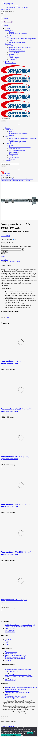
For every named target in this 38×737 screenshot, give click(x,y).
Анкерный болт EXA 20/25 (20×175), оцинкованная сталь (16, 505)
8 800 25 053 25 (10, 628)
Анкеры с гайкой (24, 180)
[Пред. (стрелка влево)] (1, 718)
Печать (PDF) (5, 236)
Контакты (8, 61)
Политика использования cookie (15, 657)
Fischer (3, 256)
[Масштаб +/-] (1, 716)
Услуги (7, 37)
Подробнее (4, 260)
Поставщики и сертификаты (18, 33)
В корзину (4, 251)
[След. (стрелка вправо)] (3, 718)
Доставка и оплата (15, 49)
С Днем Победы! (10, 680)
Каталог (7, 28)
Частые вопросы (14, 57)
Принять (30, 733)
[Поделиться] (5, 716)
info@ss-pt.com (8, 4)
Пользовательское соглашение (15, 659)
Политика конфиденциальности (15, 655)
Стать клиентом (14, 52)
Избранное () (8, 22)
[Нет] (22, 735)
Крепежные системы (19, 179)
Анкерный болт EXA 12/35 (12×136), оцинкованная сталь (16, 553)
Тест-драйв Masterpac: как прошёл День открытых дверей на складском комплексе (19, 675)
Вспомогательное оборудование (15, 689)
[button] (2, 367)
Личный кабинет (10, 63)
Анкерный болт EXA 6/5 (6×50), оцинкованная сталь (14, 362)
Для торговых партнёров (17, 51)
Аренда (11, 40)
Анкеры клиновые (12, 180)
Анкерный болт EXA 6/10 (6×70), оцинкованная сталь (15, 601)
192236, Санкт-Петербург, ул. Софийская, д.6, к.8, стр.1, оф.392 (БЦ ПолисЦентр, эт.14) (20, 625)
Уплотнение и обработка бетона (15, 696)
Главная (3, 179)
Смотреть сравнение (7, 726)
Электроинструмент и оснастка (15, 698)
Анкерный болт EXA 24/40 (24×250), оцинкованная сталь (16, 410)
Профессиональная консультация (19, 47)
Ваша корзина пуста (7, 11)
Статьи (11, 56)
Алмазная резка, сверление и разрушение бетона (21, 687)
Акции (11, 45)
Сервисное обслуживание (17, 42)
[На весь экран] (3, 716)
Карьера (11, 35)
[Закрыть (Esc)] (7, 716)
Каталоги (12, 59)
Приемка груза (13, 54)
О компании (9, 30)
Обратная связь (10, 632)
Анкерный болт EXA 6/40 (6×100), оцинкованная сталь (15, 458)
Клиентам (8, 44)
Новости (11, 32)
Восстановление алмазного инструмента (22, 39)
